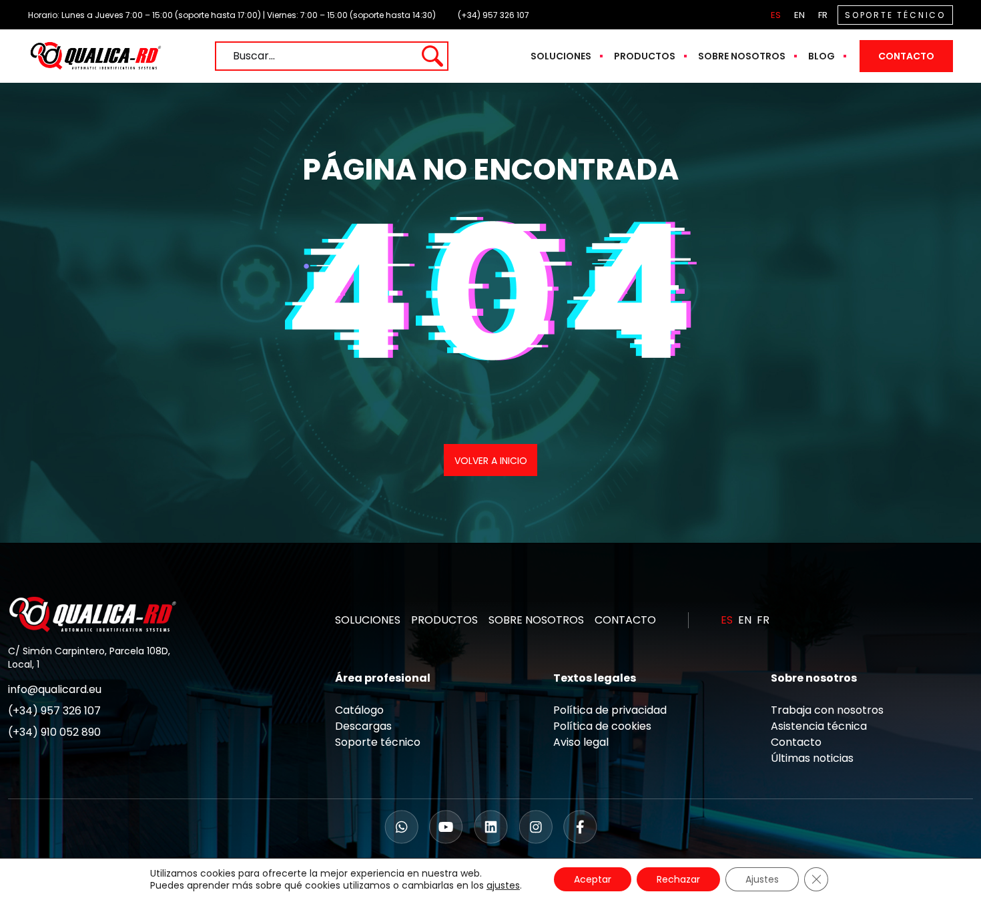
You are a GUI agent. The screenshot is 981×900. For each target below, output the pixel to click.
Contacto (906, 56)
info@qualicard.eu (54, 689)
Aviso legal (581, 742)
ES (776, 15)
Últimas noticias (812, 758)
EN (799, 15)
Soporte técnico (377, 742)
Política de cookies (602, 726)
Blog (821, 56)
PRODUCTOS (444, 620)
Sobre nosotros (741, 56)
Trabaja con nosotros (827, 710)
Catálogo (359, 710)
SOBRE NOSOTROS (536, 620)
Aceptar (592, 879)
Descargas (363, 726)
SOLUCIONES (367, 620)
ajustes (503, 885)
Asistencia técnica (819, 726)
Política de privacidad (610, 710)
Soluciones (561, 56)
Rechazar (678, 879)
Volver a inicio (490, 460)
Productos (644, 56)
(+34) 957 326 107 (493, 15)
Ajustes (762, 879)
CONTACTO (625, 620)
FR (823, 15)
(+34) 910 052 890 (54, 732)
